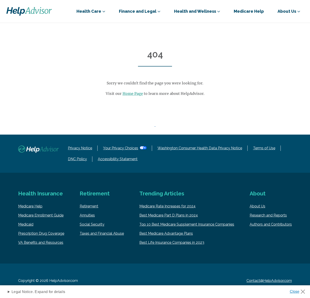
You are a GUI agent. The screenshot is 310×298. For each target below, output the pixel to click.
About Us (257, 206)
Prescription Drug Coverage (41, 233)
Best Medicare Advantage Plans (166, 233)
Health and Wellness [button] (195, 11)
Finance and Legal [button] (137, 11)
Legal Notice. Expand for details (38, 292)
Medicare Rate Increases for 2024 (167, 206)
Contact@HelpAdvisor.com (269, 280)
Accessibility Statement (118, 159)
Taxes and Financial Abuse (102, 233)
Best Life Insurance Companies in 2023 (171, 242)
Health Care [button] (88, 11)
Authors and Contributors (271, 224)
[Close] (299, 290)
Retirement (89, 206)
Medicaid (25, 224)
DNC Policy (77, 159)
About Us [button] (287, 11)
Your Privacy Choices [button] (120, 148)
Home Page (133, 93)
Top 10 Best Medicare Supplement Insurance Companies (186, 224)
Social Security (92, 224)
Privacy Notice (80, 148)
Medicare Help (249, 11)
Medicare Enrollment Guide (41, 215)
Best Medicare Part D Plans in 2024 (168, 215)
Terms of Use (264, 148)
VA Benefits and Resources (40, 242)
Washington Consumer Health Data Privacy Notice (199, 148)
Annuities (87, 215)
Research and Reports (268, 215)
